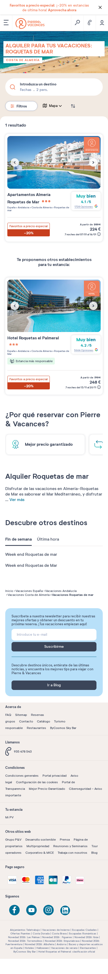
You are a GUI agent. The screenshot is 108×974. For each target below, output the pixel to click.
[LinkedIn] (65, 911)
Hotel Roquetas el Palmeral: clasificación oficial (66, 951)
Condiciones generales (22, 775)
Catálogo (43, 721)
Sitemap (21, 715)
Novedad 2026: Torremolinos (25, 941)
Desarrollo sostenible (40, 839)
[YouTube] (31, 910)
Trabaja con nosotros (72, 853)
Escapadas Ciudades (84, 930)
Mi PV (9, 817)
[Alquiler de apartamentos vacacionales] (30, 23)
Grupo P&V (13, 839)
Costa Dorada (41, 933)
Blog (94, 853)
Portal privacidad (54, 775)
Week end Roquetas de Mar (31, 565)
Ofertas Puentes (20, 933)
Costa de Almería (23, 60)
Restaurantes (36, 728)
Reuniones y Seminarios (70, 846)
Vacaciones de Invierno (56, 930)
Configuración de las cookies (37, 782)
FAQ (8, 715)
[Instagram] (48, 910)
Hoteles (29, 948)
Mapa (53, 106)
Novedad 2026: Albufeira (39, 944)
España (11, 207)
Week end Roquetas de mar (31, 554)
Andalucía (23, 207)
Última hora (48, 539)
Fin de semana (18, 539)
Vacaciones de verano (64, 948)
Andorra (61, 944)
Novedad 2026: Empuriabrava (62, 941)
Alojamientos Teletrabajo (25, 930)
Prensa (65, 839)
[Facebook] (14, 910)
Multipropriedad (37, 846)
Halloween (42, 948)
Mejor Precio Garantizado (47, 789)
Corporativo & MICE (39, 853)
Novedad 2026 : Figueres (57, 937)
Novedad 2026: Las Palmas (24, 937)
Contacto (26, 721)
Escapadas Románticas (82, 933)
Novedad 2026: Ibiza (86, 937)
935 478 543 (23, 751)
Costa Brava (59, 933)
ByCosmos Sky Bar (63, 728)
